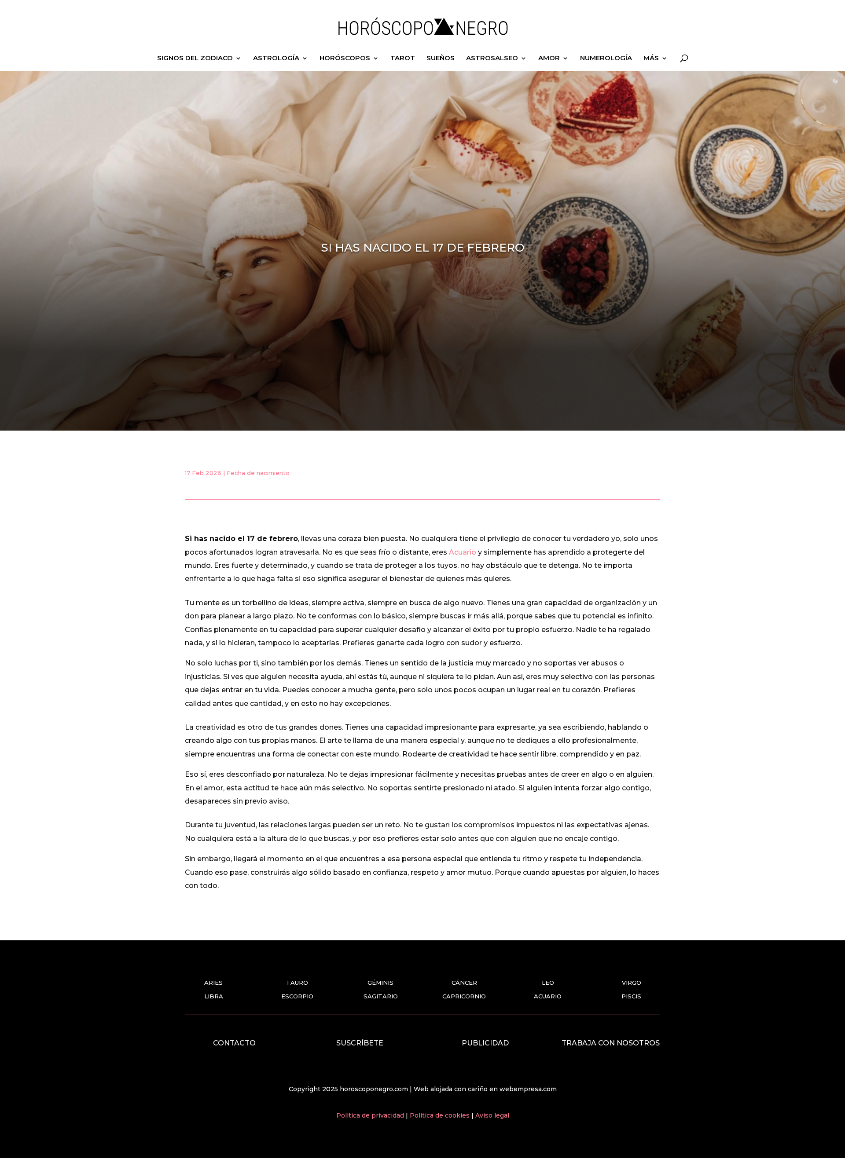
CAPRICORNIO (464, 996)
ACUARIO (548, 996)
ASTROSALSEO (492, 58)
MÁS (651, 58)
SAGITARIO (381, 996)
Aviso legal (492, 1115)
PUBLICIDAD (485, 1043)
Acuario (462, 552)
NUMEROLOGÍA (606, 58)
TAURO (297, 982)
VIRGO (631, 982)
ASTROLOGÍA (276, 58)
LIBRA (213, 996)
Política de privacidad (371, 1115)
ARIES (213, 982)
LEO (548, 982)
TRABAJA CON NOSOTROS (611, 1043)
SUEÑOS (440, 58)
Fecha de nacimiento (258, 472)
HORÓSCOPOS (345, 58)
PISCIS (631, 996)
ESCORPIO (297, 996)
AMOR (549, 58)
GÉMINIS (380, 982)
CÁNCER (464, 982)
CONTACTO (234, 1043)
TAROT (402, 58)
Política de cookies (440, 1115)
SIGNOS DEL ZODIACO (195, 58)
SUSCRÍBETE (359, 1043)
